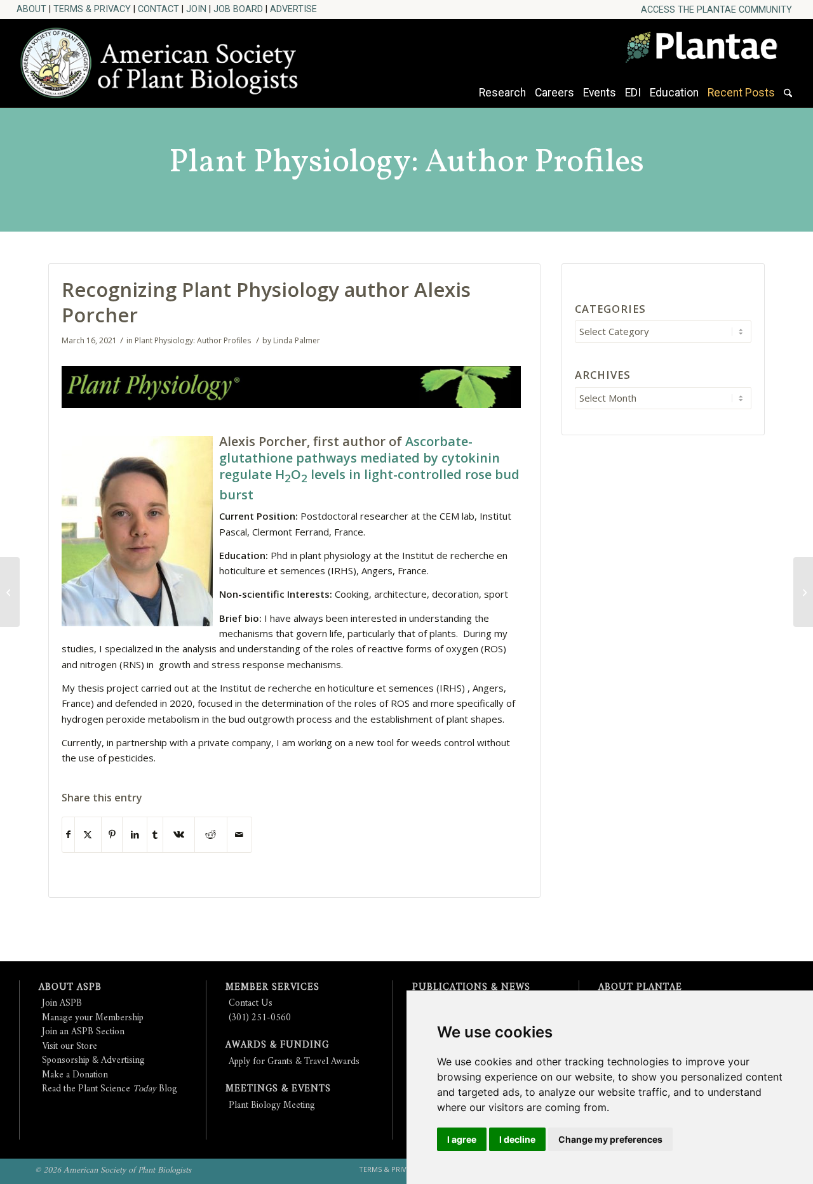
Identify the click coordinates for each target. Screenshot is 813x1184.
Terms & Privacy (92, 9)
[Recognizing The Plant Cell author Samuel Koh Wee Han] (803, 592)
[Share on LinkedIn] (135, 834)
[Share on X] (88, 834)
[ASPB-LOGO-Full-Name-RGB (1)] (165, 59)
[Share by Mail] (239, 834)
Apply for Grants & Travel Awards (294, 1061)
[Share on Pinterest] (112, 834)
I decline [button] (517, 1139)
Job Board (238, 9)
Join (196, 9)
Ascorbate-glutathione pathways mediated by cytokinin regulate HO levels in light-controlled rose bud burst (369, 468)
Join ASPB (62, 1003)
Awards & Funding (277, 1045)
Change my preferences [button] (610, 1139)
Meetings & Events (278, 1089)
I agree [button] (461, 1139)
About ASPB (70, 987)
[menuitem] (716, 9)
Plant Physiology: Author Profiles (406, 163)
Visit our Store (69, 1046)
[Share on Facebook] (68, 834)
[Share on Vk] (178, 834)
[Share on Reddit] (210, 834)
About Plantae (640, 987)
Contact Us (250, 1003)
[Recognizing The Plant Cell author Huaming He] (10, 592)
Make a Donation (75, 1075)
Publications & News (471, 987)
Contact (158, 9)
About (31, 9)
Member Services (272, 987)
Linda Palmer (296, 340)
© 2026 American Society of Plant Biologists (113, 1170)
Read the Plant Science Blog (109, 1089)
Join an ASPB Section (83, 1032)
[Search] (787, 99)
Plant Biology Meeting (272, 1105)
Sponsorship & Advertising (93, 1060)
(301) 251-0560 (260, 1018)
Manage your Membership (93, 1018)
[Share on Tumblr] (155, 834)
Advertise (293, 9)
